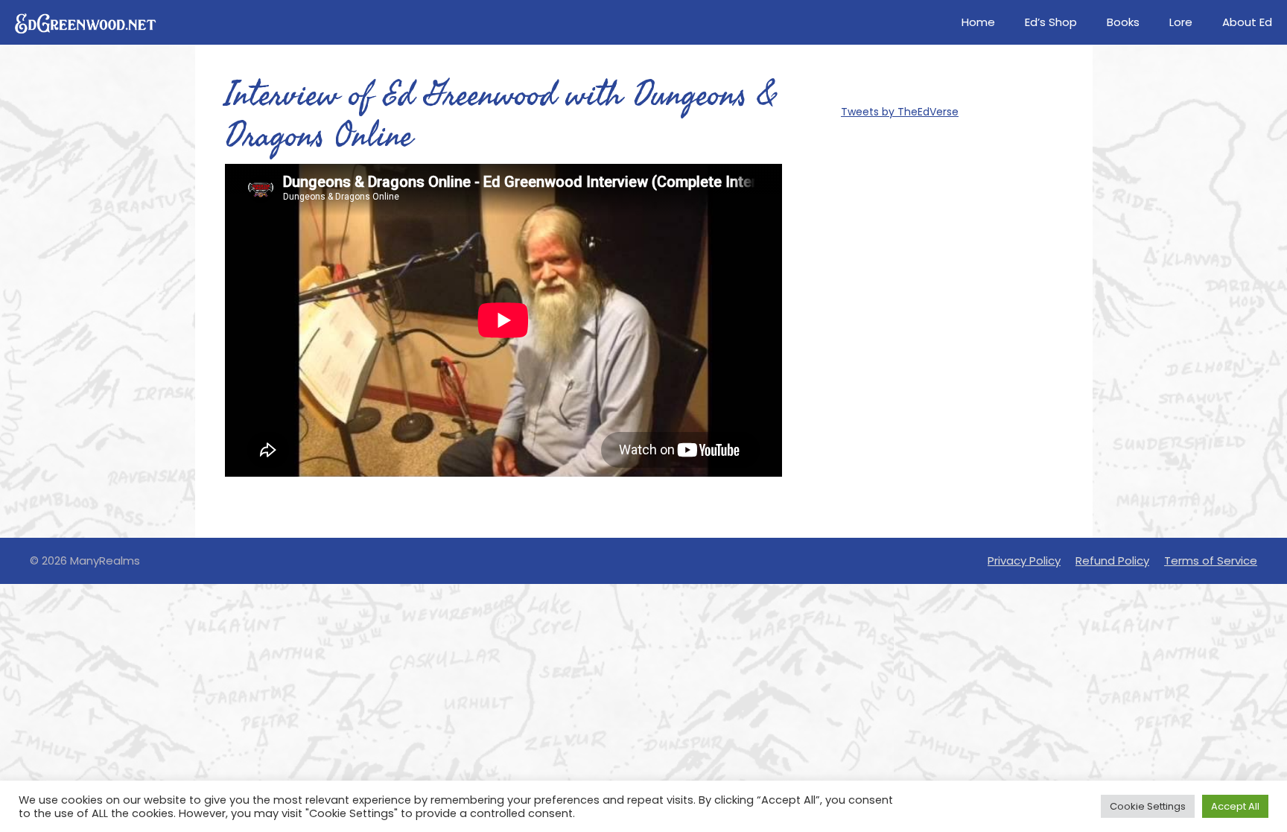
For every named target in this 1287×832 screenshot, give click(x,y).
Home (978, 22)
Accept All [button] (1235, 806)
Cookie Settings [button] (1148, 806)
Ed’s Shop (1051, 22)
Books (1123, 22)
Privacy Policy (1024, 560)
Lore (1180, 22)
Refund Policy (1112, 560)
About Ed (1247, 22)
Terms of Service (1210, 560)
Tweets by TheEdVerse (900, 111)
